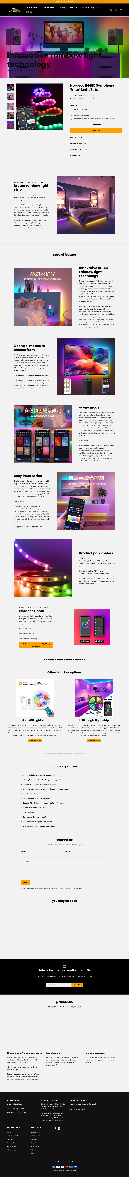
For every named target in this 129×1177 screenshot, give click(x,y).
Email (67, 851)
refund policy (11, 1146)
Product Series (31, 7)
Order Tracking (88, 7)
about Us (73, 7)
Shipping (81, 99)
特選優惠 (63, 7)
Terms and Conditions (14, 1136)
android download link (27, 633)
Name (23, 851)
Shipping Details (78, 144)
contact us (76, 156)
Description (76, 138)
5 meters (75, 109)
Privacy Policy (59, 889)
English (56, 1161)
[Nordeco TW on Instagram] (59, 1128)
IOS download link (25, 629)
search (9, 1132)
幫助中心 (100, 7)
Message (25, 861)
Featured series (48, 7)
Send (25, 882)
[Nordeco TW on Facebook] (55, 1128)
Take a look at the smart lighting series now (36, 645)
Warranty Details (79, 150)
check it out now (35, 740)
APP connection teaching (28, 638)
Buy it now (96, 130)
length (73, 105)
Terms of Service (73, 889)
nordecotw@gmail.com (14, 1104)
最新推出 (29, 12)
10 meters (84, 109)
